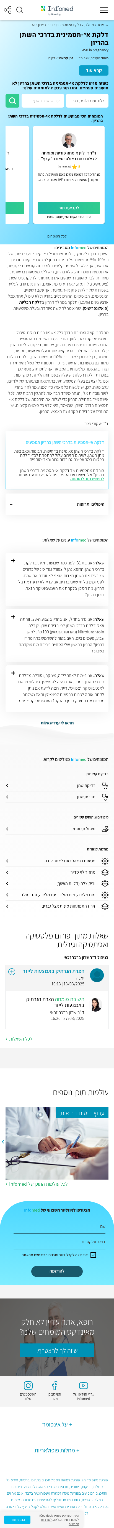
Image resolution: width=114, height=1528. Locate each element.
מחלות (89, 24)
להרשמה (57, 1271)
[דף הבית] (57, 10)
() (64, 167)
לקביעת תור (69, 208)
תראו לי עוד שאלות (57, 723)
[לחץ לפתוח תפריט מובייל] (104, 10)
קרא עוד (94, 70)
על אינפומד (55, 1424)
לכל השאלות (20, 1039)
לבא (3, 1141)
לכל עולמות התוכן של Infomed (38, 1184)
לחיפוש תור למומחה (87, 479)
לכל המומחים (57, 236)
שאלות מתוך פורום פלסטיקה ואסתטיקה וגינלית (66, 940)
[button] (19, 10)
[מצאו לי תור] (12, 101)
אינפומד (102, 24)
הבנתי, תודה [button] (17, 1520)
